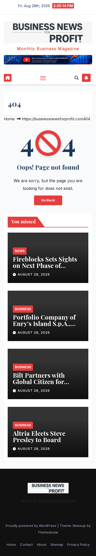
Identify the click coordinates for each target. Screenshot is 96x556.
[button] (76, 77)
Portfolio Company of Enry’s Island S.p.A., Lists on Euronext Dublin (44, 326)
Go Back (48, 200)
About (41, 544)
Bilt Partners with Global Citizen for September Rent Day (42, 381)
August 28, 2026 (34, 274)
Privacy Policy (78, 544)
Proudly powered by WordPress (31, 526)
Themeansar (48, 532)
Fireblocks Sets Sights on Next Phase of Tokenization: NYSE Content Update (45, 268)
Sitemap (56, 544)
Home (9, 118)
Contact (26, 544)
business (23, 309)
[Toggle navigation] (43, 78)
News (20, 251)
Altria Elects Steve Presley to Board (39, 436)
